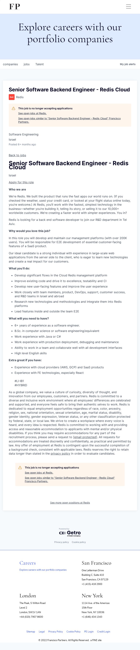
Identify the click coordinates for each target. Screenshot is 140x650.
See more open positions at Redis (70, 502)
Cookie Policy (74, 631)
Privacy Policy (55, 631)
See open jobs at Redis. (32, 113)
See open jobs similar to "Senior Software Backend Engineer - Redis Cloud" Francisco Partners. (69, 120)
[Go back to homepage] (14, 7)
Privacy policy (61, 542)
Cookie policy (79, 542)
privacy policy (60, 453)
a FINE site (96, 640)
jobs (27, 64)
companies (10, 64)
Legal (42, 631)
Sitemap (30, 631)
